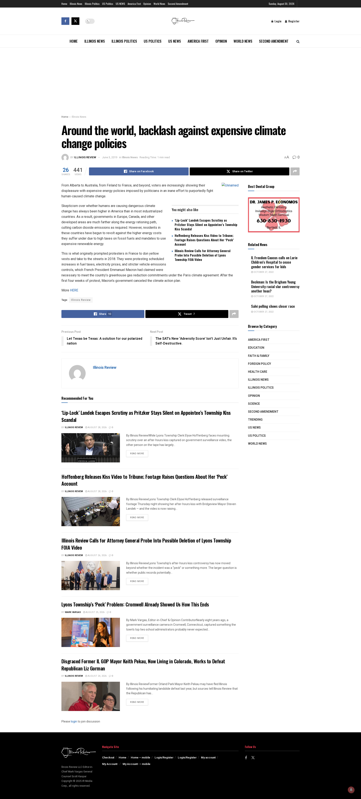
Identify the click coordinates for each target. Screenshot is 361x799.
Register (293, 21)
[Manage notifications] (351, 789)
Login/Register (164, 757)
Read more (139, 453)
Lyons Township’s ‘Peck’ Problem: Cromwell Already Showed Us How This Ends (135, 604)
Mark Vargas (73, 612)
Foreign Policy (259, 364)
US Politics (107, 3)
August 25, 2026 (94, 612)
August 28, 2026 (97, 427)
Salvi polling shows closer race (273, 306)
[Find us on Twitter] (75, 21)
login (74, 721)
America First (134, 3)
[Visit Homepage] (183, 21)
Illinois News (76, 3)
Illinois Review (85, 157)
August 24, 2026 (97, 676)
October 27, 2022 (263, 272)
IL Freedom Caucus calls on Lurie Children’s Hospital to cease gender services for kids (274, 262)
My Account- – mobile (136, 764)
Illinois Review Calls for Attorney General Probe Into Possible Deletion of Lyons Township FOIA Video (202, 255)
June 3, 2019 (109, 157)
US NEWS (120, 3)
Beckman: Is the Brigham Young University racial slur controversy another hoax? (275, 286)
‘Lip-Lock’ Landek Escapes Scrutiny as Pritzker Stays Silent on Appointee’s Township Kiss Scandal (206, 224)
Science (254, 404)
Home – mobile (140, 757)
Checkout (108, 757)
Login (277, 21)
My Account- (110, 764)
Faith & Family (258, 356)
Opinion (147, 3)
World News (159, 3)
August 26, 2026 (97, 555)
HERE (74, 290)
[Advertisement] (180, 79)
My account (208, 757)
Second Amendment (178, 3)
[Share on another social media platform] (295, 171)
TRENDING (255, 419)
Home (64, 3)
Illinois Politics (92, 3)
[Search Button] (298, 41)
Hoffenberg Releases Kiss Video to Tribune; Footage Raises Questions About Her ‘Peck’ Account (204, 239)
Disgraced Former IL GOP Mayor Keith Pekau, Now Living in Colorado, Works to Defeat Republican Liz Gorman (143, 664)
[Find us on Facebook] (65, 21)
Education (256, 348)
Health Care (257, 372)
